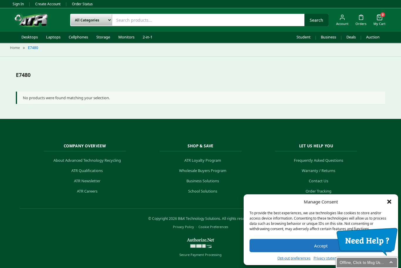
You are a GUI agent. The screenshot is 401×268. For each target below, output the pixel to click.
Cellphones (78, 37)
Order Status (82, 3)
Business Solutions (202, 180)
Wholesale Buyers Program (202, 170)
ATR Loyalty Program (202, 160)
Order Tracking (318, 191)
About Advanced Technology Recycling (87, 160)
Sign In (18, 3)
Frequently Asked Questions (318, 160)
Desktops (29, 37)
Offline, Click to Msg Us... (362, 262)
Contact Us (318, 180)
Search (316, 20)
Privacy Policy (183, 227)
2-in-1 (147, 37)
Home (15, 47)
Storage (103, 37)
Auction (373, 37)
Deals (351, 37)
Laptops (53, 37)
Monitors (126, 37)
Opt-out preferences (294, 258)
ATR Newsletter (87, 180)
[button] (389, 202)
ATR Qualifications (87, 170)
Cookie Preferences (213, 227)
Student (303, 37)
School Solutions (202, 191)
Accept (321, 246)
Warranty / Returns (318, 170)
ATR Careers (87, 191)
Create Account (47, 3)
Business (328, 37)
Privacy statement (328, 258)
